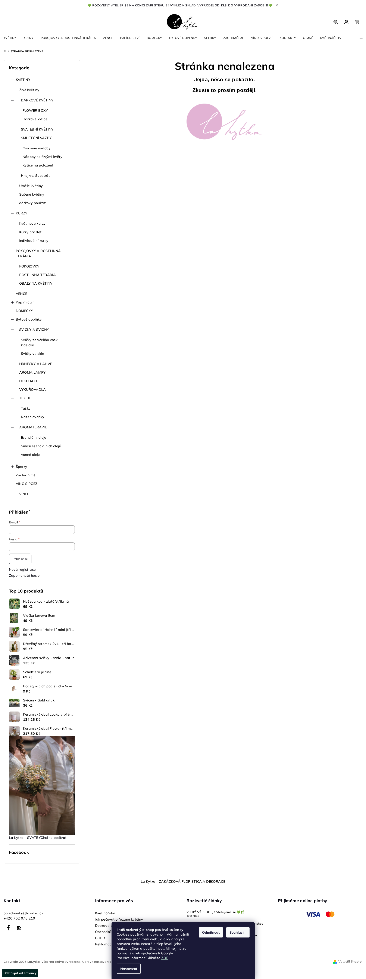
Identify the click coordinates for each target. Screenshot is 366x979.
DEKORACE (28, 381)
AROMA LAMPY (32, 372)
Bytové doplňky (29, 319)
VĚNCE (21, 293)
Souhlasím (237, 932)
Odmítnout (211, 932)
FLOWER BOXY (35, 110)
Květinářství (105, 913)
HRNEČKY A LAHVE (35, 364)
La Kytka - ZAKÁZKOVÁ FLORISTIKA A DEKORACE (183, 881)
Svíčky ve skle (32, 353)
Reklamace (104, 944)
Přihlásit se (20, 559)
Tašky (26, 408)
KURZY (22, 213)
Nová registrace (22, 569)
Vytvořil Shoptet (350, 961)
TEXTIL (25, 398)
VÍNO (23, 494)
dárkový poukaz (32, 203)
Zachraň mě (26, 475)
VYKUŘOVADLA (32, 389)
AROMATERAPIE (33, 427)
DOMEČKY (24, 311)
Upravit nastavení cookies (101, 962)
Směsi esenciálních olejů (41, 446)
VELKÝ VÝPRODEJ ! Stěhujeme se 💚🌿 (215, 912)
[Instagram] (19, 928)
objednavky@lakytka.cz (23, 913)
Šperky (21, 466)
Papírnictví (25, 302)
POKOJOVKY (29, 266)
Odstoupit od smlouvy (20, 973)
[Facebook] (8, 928)
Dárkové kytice (35, 119)
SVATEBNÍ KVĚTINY (37, 129)
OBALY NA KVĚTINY (36, 283)
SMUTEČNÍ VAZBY (36, 138)
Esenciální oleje (33, 437)
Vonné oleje (30, 454)
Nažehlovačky (32, 417)
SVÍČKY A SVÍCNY (34, 329)
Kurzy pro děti (31, 232)
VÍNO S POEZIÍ (28, 483)
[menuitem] (10, 38)
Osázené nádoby (37, 148)
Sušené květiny (31, 194)
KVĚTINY (23, 79)
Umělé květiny (31, 186)
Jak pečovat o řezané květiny (119, 919)
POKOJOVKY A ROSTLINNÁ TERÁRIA (38, 253)
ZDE (164, 958)
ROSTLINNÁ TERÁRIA (37, 275)
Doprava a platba (110, 925)
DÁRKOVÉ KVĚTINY (37, 100)
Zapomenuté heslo (24, 575)
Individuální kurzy (34, 240)
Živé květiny (29, 90)
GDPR (100, 938)
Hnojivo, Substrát (35, 175)
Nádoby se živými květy (43, 157)
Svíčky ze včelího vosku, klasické (41, 342)
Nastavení (128, 969)
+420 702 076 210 (19, 918)
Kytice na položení (38, 165)
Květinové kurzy (32, 223)
